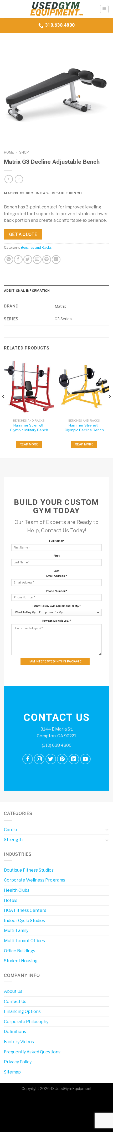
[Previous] (3, 407)
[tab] (56, 290)
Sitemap (12, 1072)
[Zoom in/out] (20, 1101)
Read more (29, 444)
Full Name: (56, 540)
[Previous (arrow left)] (5, 1123)
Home (9, 152)
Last (56, 570)
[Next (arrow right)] (20, 1123)
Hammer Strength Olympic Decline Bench (84, 427)
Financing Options (22, 1011)
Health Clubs (16, 890)
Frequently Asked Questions (32, 1051)
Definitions (15, 1031)
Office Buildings (19, 950)
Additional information (27, 290)
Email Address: (56, 575)
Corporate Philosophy (26, 1021)
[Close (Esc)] (5, 1101)
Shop (24, 152)
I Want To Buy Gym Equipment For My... (56, 605)
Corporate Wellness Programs (34, 880)
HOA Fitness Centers (25, 910)
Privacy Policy (18, 1061)
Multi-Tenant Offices (24, 940)
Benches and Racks (36, 247)
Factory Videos (19, 1041)
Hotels (10, 900)
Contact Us (15, 1001)
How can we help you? (56, 620)
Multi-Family (16, 930)
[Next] (109, 407)
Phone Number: (56, 590)
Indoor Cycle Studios (24, 920)
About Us (13, 991)
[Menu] (104, 9)
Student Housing (21, 960)
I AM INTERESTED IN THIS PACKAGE (55, 661)
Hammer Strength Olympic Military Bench (29, 427)
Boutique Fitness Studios (29, 870)
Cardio (10, 829)
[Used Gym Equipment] (56, 9)
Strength (13, 839)
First (57, 555)
